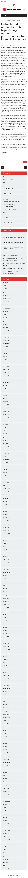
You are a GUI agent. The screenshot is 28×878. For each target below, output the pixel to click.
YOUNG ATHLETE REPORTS (11, 209)
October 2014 (6, 723)
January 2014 (6, 752)
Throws (6, 217)
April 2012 (5, 817)
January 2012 (6, 827)
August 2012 (5, 804)
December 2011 (6, 830)
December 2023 (6, 372)
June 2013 (5, 772)
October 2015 (6, 685)
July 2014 (5, 733)
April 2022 (5, 437)
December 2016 (6, 640)
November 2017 (6, 604)
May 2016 (5, 662)
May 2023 (5, 395)
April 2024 (5, 359)
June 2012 (5, 810)
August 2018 (5, 575)
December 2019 (6, 524)
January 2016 (6, 675)
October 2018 (6, 569)
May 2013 (5, 775)
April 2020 (5, 511)
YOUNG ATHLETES (8, 225)
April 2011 (5, 856)
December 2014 (6, 717)
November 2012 (6, 794)
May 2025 (5, 317)
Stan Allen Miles (6, 234)
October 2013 (6, 759)
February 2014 (6, 749)
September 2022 (6, 420)
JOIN (4, 182)
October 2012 (6, 798)
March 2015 (5, 707)
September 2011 (6, 839)
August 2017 (5, 614)
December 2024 (6, 333)
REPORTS (5, 199)
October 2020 (6, 495)
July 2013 (5, 769)
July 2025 (5, 314)
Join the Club (6, 252)
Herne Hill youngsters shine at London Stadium (13, 268)
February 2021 (6, 482)
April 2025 (5, 321)
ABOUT (4, 176)
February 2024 (6, 366)
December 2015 (6, 678)
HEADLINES (7, 191)
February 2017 (6, 633)
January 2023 (6, 408)
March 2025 (5, 324)
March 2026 (5, 295)
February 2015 (6, 711)
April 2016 (5, 665)
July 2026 (5, 285)
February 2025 (6, 327)
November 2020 (6, 491)
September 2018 (6, 572)
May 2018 (5, 585)
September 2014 (6, 727)
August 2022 (5, 424)
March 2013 (5, 781)
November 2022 (6, 414)
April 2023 (5, 398)
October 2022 (6, 417)
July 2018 (5, 578)
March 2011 (5, 859)
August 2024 (5, 346)
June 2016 (5, 659)
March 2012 (5, 820)
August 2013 (5, 765)
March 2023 (5, 401)
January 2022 (6, 446)
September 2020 (6, 498)
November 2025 (6, 301)
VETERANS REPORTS (9, 204)
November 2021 (6, 453)
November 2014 (6, 720)
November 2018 (6, 566)
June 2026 (5, 288)
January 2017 (6, 636)
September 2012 (6, 801)
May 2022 (5, 433)
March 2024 (5, 362)
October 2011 (6, 836)
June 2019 (5, 543)
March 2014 (5, 746)
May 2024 (5, 356)
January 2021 (6, 485)
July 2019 (5, 540)
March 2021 (5, 478)
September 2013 (6, 762)
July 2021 (5, 466)
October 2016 (6, 646)
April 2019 (5, 549)
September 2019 (6, 533)
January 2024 (6, 369)
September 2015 (6, 688)
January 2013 (6, 788)
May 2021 (5, 472)
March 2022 (5, 440)
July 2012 (5, 807)
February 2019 (6, 556)
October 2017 (6, 607)
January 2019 (6, 559)
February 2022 (6, 443)
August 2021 (5, 462)
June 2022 (5, 430)
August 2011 (5, 843)
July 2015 (5, 694)
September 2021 (6, 459)
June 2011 (5, 849)
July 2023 (5, 388)
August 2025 (5, 311)
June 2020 (5, 504)
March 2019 (5, 553)
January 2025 (6, 330)
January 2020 (6, 520)
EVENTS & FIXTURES (8, 179)
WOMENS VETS (8, 222)
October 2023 (6, 379)
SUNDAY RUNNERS (8, 215)
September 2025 (6, 308)
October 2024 (6, 340)
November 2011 (6, 833)
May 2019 (5, 546)
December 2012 (6, 791)
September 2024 (6, 343)
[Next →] (25, 167)
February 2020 (6, 517)
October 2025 (6, 304)
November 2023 (6, 375)
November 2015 (6, 682)
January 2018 (6, 598)
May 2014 (5, 740)
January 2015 (6, 714)
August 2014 (5, 730)
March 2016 (5, 669)
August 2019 (5, 536)
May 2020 (5, 507)
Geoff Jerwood (17, 20)
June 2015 (5, 698)
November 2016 (6, 643)
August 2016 (5, 653)
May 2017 (5, 624)
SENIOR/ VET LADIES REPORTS (12, 201)
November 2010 (6, 868)
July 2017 (5, 617)
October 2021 (6, 456)
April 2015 (5, 704)
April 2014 (5, 743)
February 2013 (6, 785)
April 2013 (5, 778)
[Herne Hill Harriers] (14, 10)
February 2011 (6, 862)
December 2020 (6, 488)
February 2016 (6, 672)
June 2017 (5, 620)
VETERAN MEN (9, 206)
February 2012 (6, 823)
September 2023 (6, 382)
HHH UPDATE (7, 193)
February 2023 (6, 404)
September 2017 (6, 611)
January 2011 (6, 865)
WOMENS (6, 220)
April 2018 (5, 588)
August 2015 (5, 691)
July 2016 (5, 656)
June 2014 (5, 736)
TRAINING (5, 212)
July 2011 (5, 846)
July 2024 (5, 350)
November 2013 (6, 756)
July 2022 (5, 427)
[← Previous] (2, 167)
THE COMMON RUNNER (10, 196)
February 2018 (6, 595)
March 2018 (5, 591)
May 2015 (5, 701)
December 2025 (6, 298)
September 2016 (6, 649)
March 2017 (5, 630)
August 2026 (5, 282)
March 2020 (5, 514)
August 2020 (5, 501)
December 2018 (6, 562)
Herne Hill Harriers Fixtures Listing (10, 255)
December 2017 (6, 601)
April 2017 (5, 627)
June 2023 (5, 391)
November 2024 (6, 337)
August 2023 (5, 385)
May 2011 (5, 852)
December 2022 (6, 411)
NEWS (25, 161)
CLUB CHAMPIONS (8, 188)
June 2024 (5, 353)
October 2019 (6, 530)
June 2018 (5, 582)
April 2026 (5, 292)
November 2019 (6, 527)
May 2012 (5, 814)
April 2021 (5, 475)
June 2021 (5, 469)
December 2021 (6, 449)
